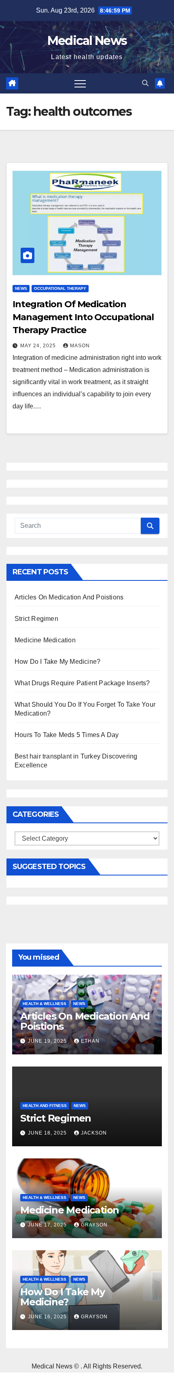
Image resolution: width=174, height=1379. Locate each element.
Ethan (90, 1041)
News (21, 288)
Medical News (87, 40)
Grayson (94, 1225)
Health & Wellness (44, 1003)
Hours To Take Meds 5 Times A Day (67, 734)
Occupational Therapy (60, 288)
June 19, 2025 (48, 1041)
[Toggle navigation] (80, 83)
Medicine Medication (45, 640)
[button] (145, 83)
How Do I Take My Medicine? (57, 661)
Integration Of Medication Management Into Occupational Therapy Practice (83, 317)
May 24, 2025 (38, 345)
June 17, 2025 (48, 1225)
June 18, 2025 (48, 1133)
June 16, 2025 (48, 1317)
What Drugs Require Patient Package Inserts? (82, 683)
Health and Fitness (45, 1105)
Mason (80, 345)
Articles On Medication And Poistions (69, 597)
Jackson (94, 1133)
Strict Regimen (36, 618)
